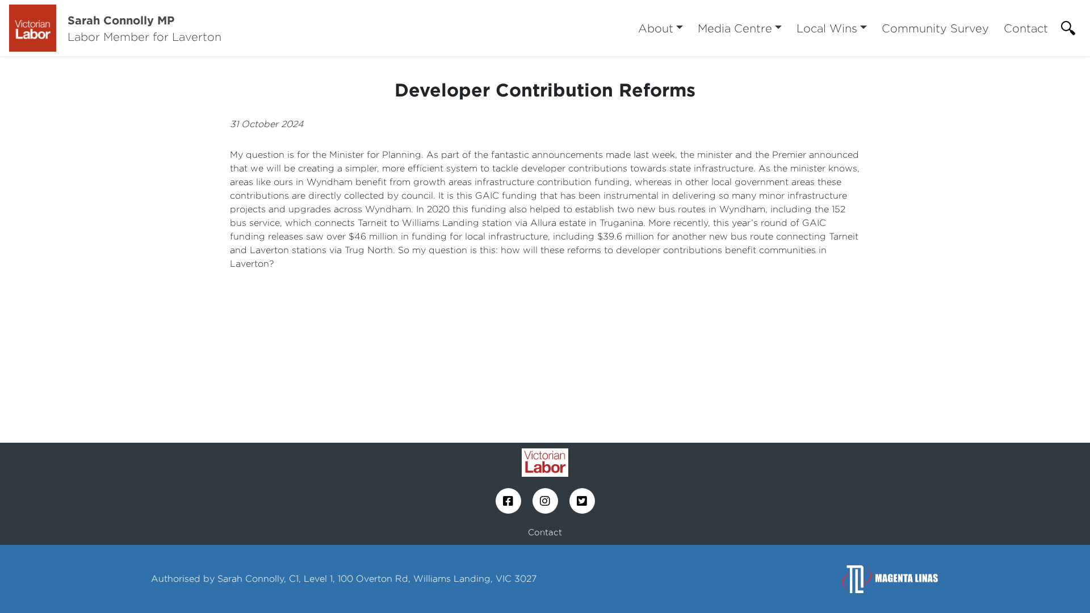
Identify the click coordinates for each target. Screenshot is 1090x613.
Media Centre (735, 28)
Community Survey (935, 28)
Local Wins (826, 28)
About (655, 28)
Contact (1026, 28)
